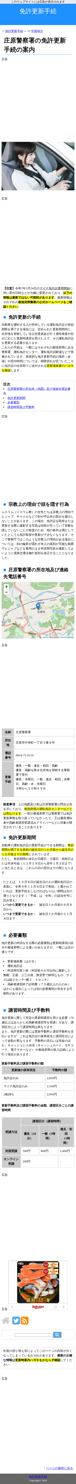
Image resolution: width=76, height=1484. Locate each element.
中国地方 (37, 31)
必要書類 (13, 402)
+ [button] (6, 586)
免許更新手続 (14, 31)
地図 (38, 610)
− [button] (6, 592)
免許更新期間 (16, 398)
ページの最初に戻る (59, 1468)
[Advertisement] (38, 99)
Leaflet (45, 637)
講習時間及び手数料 (20, 407)
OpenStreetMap (67, 637)
